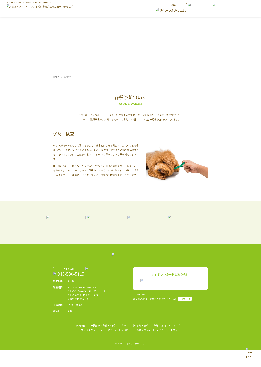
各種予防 (158, 325)
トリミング (174, 325)
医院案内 (80, 325)
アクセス (184, 299)
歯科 (124, 325)
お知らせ (127, 329)
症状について (144, 329)
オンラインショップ (92, 329)
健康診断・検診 (140, 325)
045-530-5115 (173, 10)
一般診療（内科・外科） (104, 325)
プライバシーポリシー (168, 329)
